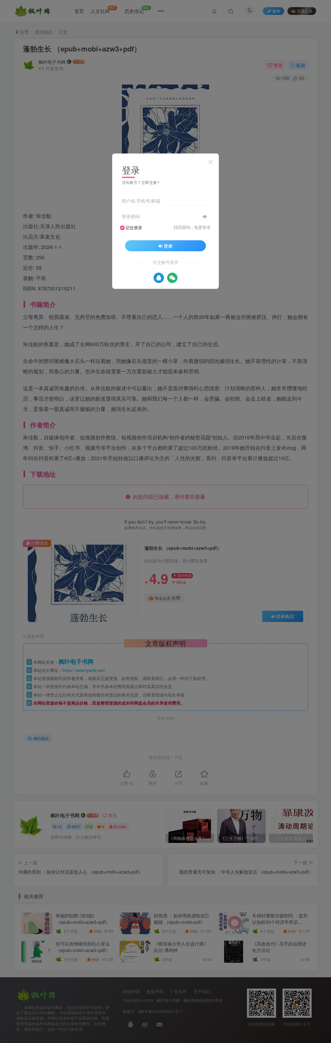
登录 (168, 246)
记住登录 (133, 228)
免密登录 (202, 227)
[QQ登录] (159, 278)
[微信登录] (172, 278)
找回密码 (182, 227)
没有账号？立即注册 (139, 182)
